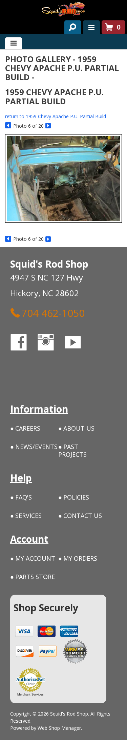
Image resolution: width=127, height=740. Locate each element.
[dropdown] (91, 27)
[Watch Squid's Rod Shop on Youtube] (78, 343)
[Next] (48, 126)
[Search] (70, 25)
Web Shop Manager (59, 728)
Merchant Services (30, 694)
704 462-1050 (53, 313)
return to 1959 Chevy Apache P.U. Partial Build (55, 116)
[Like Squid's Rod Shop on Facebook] (24, 343)
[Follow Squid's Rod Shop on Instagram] (51, 343)
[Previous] (8, 126)
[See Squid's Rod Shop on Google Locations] (18, 371)
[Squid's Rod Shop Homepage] (63, 9)
